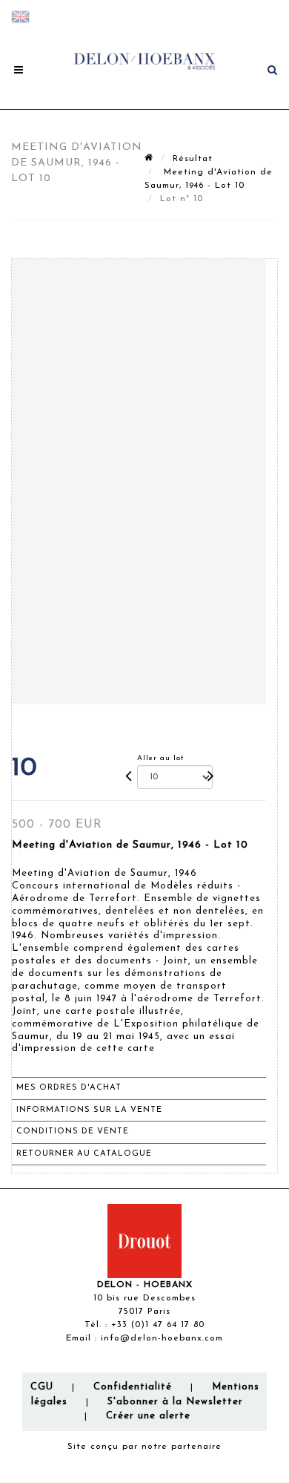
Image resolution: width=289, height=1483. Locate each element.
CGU (41, 1387)
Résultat (193, 158)
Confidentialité (132, 1387)
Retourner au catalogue (84, 1154)
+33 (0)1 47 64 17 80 (158, 1324)
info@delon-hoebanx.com (162, 1338)
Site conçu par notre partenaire (144, 1446)
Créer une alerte (148, 1416)
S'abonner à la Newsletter (175, 1402)
